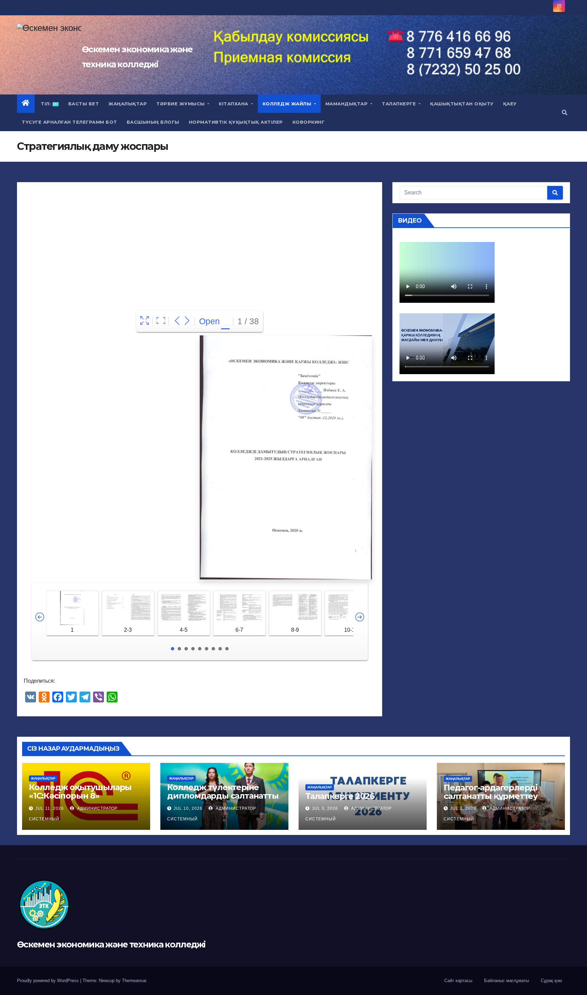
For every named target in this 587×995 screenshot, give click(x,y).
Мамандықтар (347, 103)
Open (209, 321)
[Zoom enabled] (161, 321)
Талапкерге (399, 103)
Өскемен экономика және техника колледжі (111, 944)
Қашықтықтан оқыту (462, 103)
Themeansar (134, 980)
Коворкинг (308, 122)
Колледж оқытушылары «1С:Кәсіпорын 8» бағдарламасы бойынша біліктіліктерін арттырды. (82, 800)
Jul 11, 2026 (49, 808)
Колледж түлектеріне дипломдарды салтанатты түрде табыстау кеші (223, 795)
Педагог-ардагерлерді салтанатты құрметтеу (491, 792)
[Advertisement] (199, 239)
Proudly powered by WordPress (48, 980)
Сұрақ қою (551, 980)
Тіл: (46, 103)
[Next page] (187, 321)
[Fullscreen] (144, 321)
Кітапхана (234, 103)
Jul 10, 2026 (188, 808)
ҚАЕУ (510, 103)
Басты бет (83, 103)
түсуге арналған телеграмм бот (69, 122)
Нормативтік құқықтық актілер (236, 122)
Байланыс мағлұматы (506, 980)
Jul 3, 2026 (325, 808)
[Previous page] (177, 321)
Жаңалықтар (127, 103)
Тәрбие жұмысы (181, 103)
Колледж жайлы (288, 103)
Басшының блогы (153, 122)
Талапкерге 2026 (339, 796)
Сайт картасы (458, 980)
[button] (564, 113)
